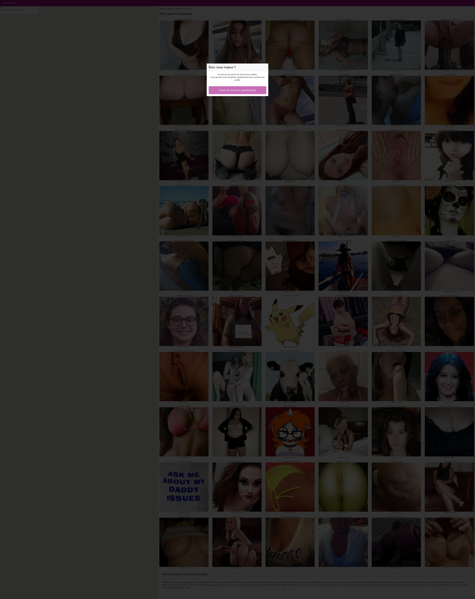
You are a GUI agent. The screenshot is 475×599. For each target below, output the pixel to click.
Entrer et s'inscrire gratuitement (237, 90)
